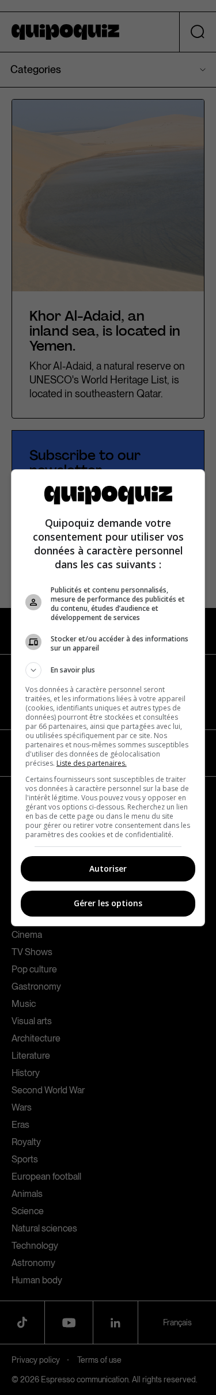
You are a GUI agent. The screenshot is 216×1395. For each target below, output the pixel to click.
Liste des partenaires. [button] (91, 763)
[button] (108, 670)
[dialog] (108, 697)
